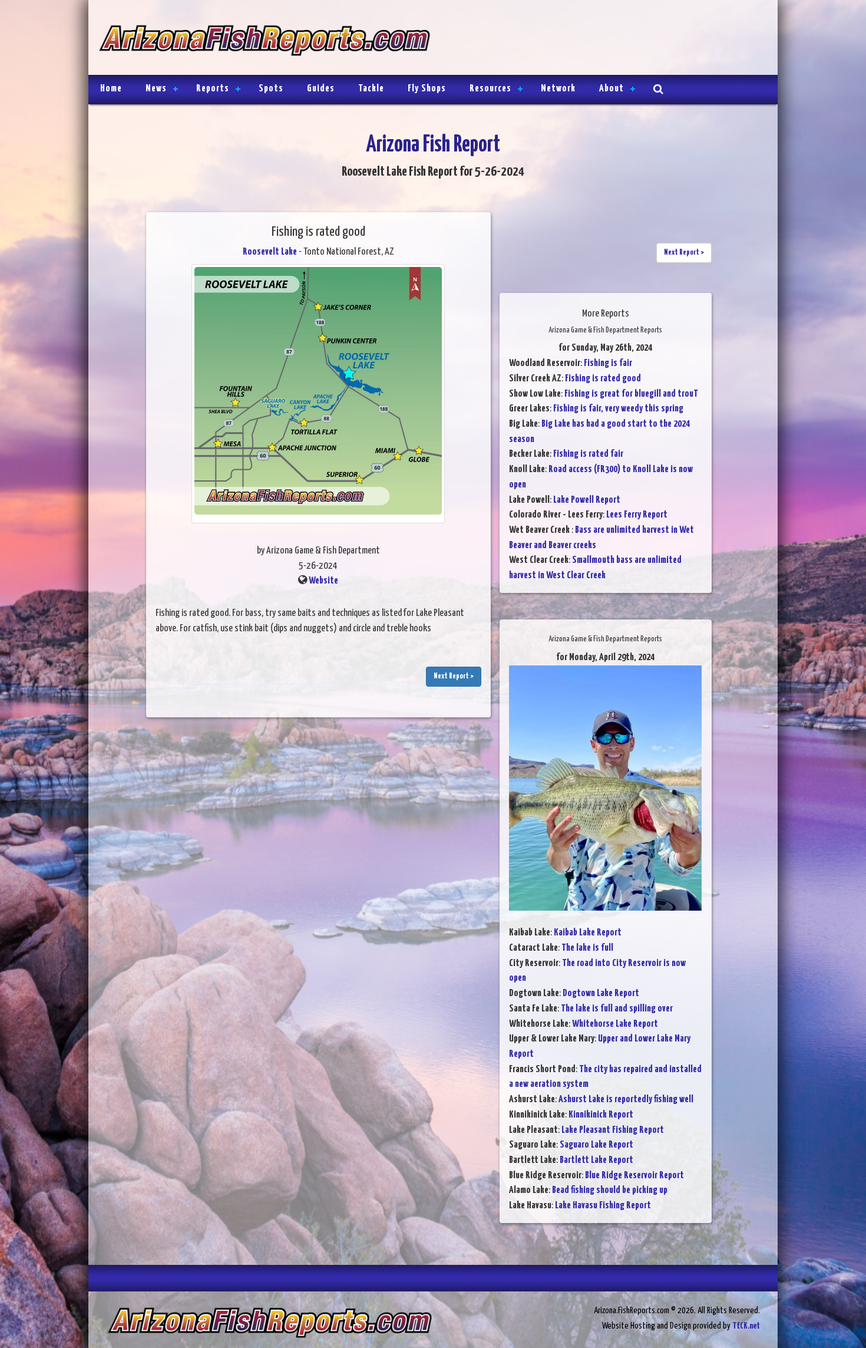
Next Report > (454, 676)
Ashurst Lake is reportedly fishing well (625, 1100)
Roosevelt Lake (270, 252)
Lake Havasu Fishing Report (603, 1206)
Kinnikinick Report (600, 1115)
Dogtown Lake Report (601, 993)
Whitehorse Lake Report (615, 1024)
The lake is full (587, 948)
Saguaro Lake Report (596, 1145)
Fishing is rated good (603, 379)
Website (323, 581)
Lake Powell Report (586, 500)
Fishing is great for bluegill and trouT (631, 394)
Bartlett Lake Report (596, 1160)
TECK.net (746, 1325)
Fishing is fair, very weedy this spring (618, 409)
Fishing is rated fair (588, 454)
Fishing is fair (608, 363)
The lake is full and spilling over (617, 1009)
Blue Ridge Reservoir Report (634, 1176)
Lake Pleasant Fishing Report (612, 1130)
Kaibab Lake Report (588, 933)
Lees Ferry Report (636, 515)
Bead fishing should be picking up (609, 1190)
